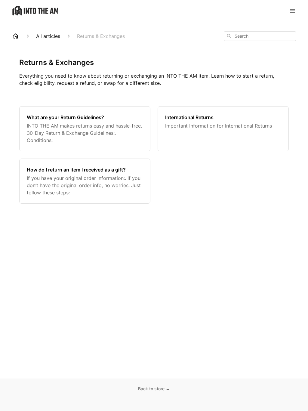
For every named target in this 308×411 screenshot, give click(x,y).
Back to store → (154, 388)
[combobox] (260, 36)
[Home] (15, 36)
